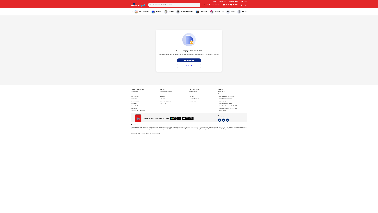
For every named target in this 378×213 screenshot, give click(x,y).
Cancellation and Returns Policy (226, 96)
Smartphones (134, 91)
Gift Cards (162, 98)
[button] (212, 5)
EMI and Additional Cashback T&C (227, 105)
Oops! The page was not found (189, 51)
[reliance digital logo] (138, 5)
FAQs (219, 94)
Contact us (222, 1)
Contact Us (163, 103)
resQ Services (163, 94)
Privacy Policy (222, 101)
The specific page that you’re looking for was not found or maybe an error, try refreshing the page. (189, 54)
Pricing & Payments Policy (225, 98)
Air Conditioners (135, 101)
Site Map (162, 96)
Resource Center (233, 1)
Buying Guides (193, 91)
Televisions (134, 98)
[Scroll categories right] (245, 11)
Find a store (244, 1)
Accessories (134, 108)
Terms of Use (221, 91)
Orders (214, 1)
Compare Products (194, 98)
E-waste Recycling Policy (225, 103)
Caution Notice (222, 110)
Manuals (191, 94)
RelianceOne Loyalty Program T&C (227, 108)
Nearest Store (192, 101)
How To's (191, 96)
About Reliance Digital (166, 91)
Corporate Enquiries (165, 101)
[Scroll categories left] (132, 11)
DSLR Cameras (135, 96)
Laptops (133, 94)
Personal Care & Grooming (138, 110)
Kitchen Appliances (136, 105)
